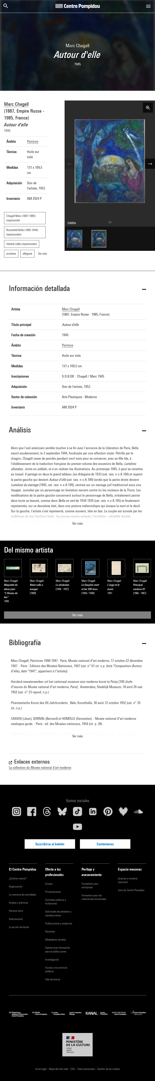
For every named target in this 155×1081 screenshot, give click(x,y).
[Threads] (47, 813)
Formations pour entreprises (90, 885)
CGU (73, 1069)
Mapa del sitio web (59, 1069)
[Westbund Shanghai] (121, 1015)
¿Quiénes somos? (17, 878)
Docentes (50, 931)
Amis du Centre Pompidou (131, 890)
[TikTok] (77, 813)
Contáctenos (105, 844)
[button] (77, 289)
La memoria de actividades (22, 894)
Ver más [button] (77, 523)
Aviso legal (41, 1069)
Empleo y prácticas (18, 902)
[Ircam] (41, 1015)
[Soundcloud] (138, 813)
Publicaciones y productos (58, 923)
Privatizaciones (53, 891)
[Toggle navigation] (148, 6)
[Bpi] (20, 1015)
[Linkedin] (93, 813)
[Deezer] (123, 813)
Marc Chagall (16, 104)
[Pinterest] (108, 813)
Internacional (16, 919)
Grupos (48, 883)
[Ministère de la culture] (77, 1044)
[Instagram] (16, 813)
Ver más (77, 615)
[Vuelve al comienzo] (145, 1071)
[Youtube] (77, 828)
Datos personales (86, 1069)
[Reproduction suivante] (150, 164)
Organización (15, 886)
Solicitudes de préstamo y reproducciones (58, 913)
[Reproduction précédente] (70, 164)
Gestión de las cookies (108, 1069)
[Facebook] (32, 813)
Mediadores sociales (55, 939)
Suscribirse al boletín (49, 844)
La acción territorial (19, 927)
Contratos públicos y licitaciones (55, 901)
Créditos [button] (72, 222)
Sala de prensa (52, 979)
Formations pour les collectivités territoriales (94, 897)
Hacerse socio (16, 910)
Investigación (52, 959)
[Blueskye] (62, 813)
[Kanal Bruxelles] (99, 1015)
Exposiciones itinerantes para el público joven (57, 949)
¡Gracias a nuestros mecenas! (127, 880)
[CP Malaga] (77, 1015)
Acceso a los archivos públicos (56, 969)
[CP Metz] (60, 1015)
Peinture (32, 141)
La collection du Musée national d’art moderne (40, 767)
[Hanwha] (138, 1015)
